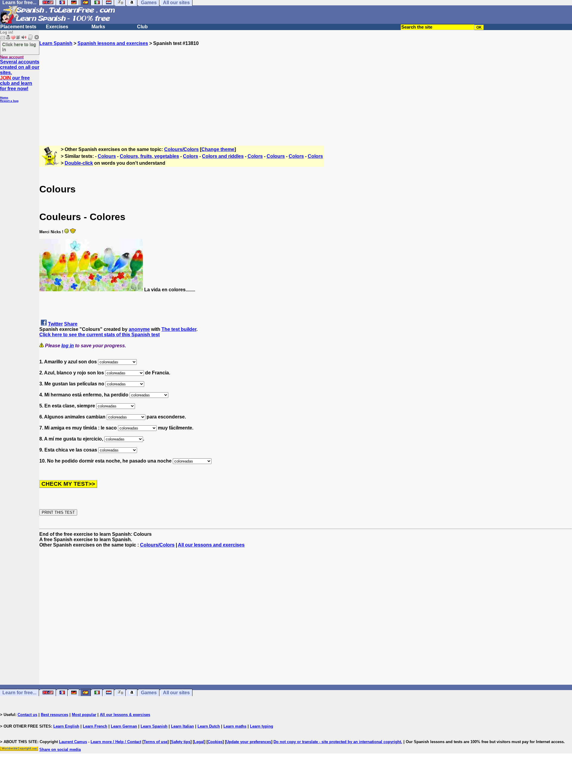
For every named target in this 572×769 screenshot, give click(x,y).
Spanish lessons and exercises (112, 43)
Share (70, 323)
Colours (107, 156)
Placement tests (18, 26)
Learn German (124, 726)
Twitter (55, 323)
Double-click (79, 163)
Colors (190, 156)
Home (4, 97)
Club (142, 26)
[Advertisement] (305, 88)
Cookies (215, 742)
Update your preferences (248, 742)
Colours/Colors (181, 149)
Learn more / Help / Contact (116, 742)
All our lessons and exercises (211, 544)
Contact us (27, 714)
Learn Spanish (55, 43)
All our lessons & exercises (125, 714)
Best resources (54, 714)
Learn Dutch (209, 726)
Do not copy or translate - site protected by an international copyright (337, 742)
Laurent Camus (73, 742)
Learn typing (261, 726)
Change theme (217, 149)
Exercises (57, 26)
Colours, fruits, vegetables (149, 156)
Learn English (66, 726)
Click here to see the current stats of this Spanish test (99, 334)
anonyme (139, 329)
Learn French (95, 726)
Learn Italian (182, 726)
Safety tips (180, 742)
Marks (98, 26)
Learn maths (234, 726)
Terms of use (155, 742)
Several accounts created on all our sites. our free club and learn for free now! (19, 75)
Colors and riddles (223, 156)
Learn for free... (19, 692)
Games (149, 692)
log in (67, 345)
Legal (199, 742)
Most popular (84, 714)
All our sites (176, 692)
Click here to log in (19, 47)
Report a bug (9, 100)
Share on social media (60, 749)
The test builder (178, 329)
